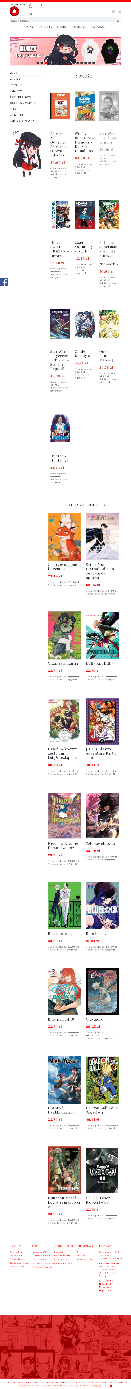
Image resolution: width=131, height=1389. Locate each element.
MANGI (14, 73)
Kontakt (81, 1255)
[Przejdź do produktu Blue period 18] (64, 991)
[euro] (41, 4)
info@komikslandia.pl (110, 1258)
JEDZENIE (16, 85)
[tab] (37, 63)
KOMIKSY (16, 79)
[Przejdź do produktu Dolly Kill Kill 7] (102, 635)
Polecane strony (85, 1259)
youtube (106, 1290)
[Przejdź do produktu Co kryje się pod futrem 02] (64, 537)
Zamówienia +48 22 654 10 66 (109, 1253)
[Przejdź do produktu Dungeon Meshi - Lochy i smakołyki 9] (64, 1170)
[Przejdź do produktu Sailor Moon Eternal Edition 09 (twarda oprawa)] (102, 537)
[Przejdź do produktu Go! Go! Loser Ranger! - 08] (102, 1170)
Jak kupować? (39, 1252)
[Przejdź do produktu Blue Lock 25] (102, 906)
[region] (65, 49)
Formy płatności (18, 1259)
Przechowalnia (61, 1259)
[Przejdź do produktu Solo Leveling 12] (102, 816)
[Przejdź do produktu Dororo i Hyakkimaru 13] (64, 1080)
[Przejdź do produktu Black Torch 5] (64, 906)
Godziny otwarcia (41, 1255)
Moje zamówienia (63, 1255)
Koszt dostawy (17, 1266)
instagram (107, 1287)
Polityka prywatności (43, 1263)
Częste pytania (39, 1259)
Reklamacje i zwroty (20, 1263)
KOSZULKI (16, 115)
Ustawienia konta (63, 1263)
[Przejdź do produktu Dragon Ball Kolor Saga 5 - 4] (102, 1080)
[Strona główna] (14, 11)
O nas (80, 1252)
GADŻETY (16, 91)
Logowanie (60, 1252)
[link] (65, 49)
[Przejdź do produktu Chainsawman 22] (64, 635)
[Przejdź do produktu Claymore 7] (102, 991)
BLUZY (14, 109)
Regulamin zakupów (42, 1267)
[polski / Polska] (30, 9)
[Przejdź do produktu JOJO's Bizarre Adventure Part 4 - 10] (102, 721)
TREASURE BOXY (21, 97)
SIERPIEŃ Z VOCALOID (25, 103)
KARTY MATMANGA (22, 121)
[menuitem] (30, 26)
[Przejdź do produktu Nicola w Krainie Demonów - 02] (64, 816)
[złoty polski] (37, 4)
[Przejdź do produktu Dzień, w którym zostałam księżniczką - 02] (64, 721)
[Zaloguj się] (113, 11)
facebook (107, 1284)
